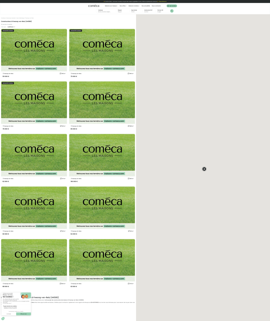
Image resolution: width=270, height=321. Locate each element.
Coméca (3, 18)
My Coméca (173, 6)
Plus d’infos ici (162, 1)
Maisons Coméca (134, 6)
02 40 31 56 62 (94, 302)
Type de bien (134, 10)
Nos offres (123, 6)
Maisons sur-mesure (111, 6)
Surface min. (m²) (148, 10)
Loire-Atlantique (20, 18)
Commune (100, 10)
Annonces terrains (10, 18)
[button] (204, 169)
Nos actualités (146, 6)
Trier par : (3, 26)
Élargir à (120, 10)
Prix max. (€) (160, 10)
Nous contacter (156, 6)
